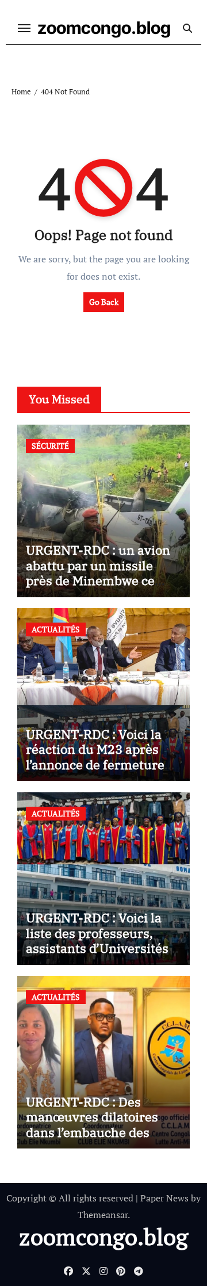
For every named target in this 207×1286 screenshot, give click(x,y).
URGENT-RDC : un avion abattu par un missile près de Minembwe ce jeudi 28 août (98, 572)
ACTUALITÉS (56, 629)
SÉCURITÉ (50, 445)
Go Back (103, 301)
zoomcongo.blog (104, 27)
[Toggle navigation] (24, 28)
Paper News (164, 1198)
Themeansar (103, 1214)
